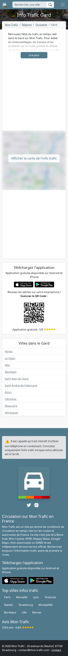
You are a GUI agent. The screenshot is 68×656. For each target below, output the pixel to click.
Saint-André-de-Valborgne (21, 385)
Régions (27, 25)
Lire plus (34, 55)
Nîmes (9, 351)
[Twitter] (28, 505)
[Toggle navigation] (62, 4)
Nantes (8, 605)
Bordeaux (10, 612)
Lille (24, 612)
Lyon (36, 597)
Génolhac (11, 399)
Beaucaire (11, 406)
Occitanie (41, 25)
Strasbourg (26, 605)
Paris (7, 597)
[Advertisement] (34, 96)
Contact (56, 650)
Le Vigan (10, 358)
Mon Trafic (11, 25)
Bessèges (11, 372)
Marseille (21, 597)
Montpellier (45, 605)
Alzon (8, 392)
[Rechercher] (50, 4)
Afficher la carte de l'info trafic (34, 158)
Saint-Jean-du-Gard (16, 379)
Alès (7, 365)
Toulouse (50, 597)
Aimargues (11, 412)
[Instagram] (36, 505)
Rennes (36, 612)
